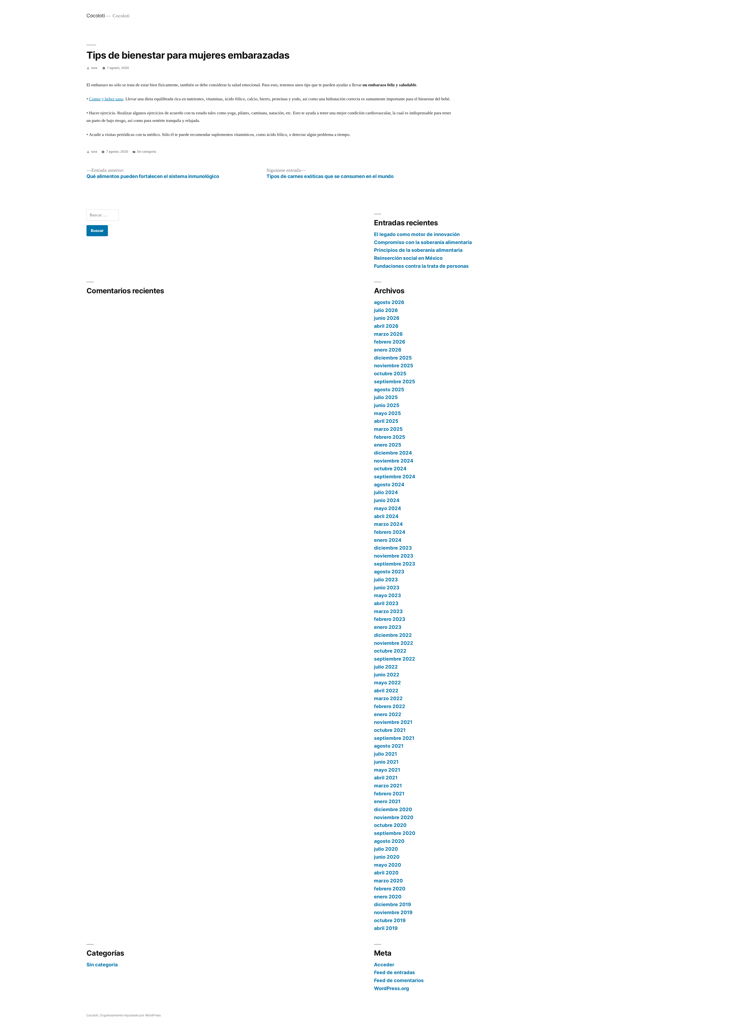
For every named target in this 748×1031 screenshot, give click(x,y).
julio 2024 (386, 492)
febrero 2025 (389, 437)
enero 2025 (387, 445)
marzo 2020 (388, 881)
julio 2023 (386, 579)
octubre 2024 (390, 468)
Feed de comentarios (399, 980)
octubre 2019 (390, 920)
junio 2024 (387, 500)
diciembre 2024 (393, 453)
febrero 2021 (389, 794)
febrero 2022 (389, 706)
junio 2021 (386, 762)
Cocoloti (95, 16)
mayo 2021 (387, 770)
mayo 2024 (387, 508)
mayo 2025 (387, 413)
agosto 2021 (388, 746)
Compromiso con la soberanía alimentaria (423, 242)
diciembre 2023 (393, 548)
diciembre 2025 (393, 358)
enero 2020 (387, 897)
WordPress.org (391, 988)
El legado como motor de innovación (417, 234)
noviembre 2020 (393, 817)
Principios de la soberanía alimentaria (418, 250)
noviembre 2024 (393, 461)
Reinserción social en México (408, 258)
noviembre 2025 (393, 365)
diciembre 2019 (392, 904)
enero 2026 (387, 350)
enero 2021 (387, 801)
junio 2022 (386, 675)
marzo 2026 (388, 334)
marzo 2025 (388, 429)
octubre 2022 (390, 651)
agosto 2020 (389, 841)
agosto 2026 (389, 302)
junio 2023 (386, 587)
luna (94, 68)
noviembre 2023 (393, 556)
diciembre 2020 (393, 809)
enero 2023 (387, 627)
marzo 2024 (388, 524)
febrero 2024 (389, 532)
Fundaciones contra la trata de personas (421, 266)
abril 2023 (386, 603)
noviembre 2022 (393, 643)
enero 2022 (387, 714)
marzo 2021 (388, 786)
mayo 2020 (387, 865)
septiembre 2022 (394, 659)
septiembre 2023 (394, 564)
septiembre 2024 (394, 476)
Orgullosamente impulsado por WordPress (130, 1015)
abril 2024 (386, 516)
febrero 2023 (389, 619)
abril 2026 (386, 326)
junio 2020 (387, 857)
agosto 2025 (389, 389)
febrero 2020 (389, 889)
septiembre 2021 (394, 738)
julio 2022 (386, 667)
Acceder (384, 965)
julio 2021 (385, 754)
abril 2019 (386, 928)
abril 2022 (386, 691)
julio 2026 (386, 310)
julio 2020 (386, 849)
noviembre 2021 (393, 722)
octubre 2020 (390, 825)
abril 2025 (386, 421)
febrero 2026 (389, 342)
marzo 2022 (388, 698)
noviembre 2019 (393, 912)
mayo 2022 (387, 683)
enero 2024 (387, 540)
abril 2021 (386, 778)
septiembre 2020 (394, 833)
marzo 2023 (388, 611)
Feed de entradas (394, 972)
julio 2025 (386, 397)
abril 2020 (386, 873)
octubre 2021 (390, 730)
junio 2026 (386, 318)
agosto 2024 (389, 484)
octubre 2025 (390, 373)
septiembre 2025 (394, 381)
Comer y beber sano (106, 99)
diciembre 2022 (393, 635)
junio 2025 (386, 405)
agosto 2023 (389, 572)
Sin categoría (146, 151)
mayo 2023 (387, 595)
